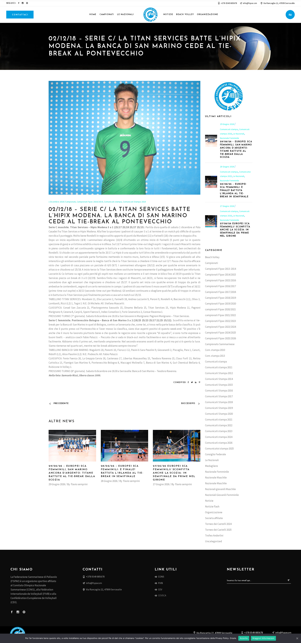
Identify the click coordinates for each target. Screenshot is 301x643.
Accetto (244, 638)
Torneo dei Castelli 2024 (218, 524)
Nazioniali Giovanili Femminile (222, 495)
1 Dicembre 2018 (56, 201)
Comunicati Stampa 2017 (219, 396)
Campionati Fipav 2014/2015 (220, 274)
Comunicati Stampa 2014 (219, 379)
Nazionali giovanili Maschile (220, 489)
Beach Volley (212, 257)
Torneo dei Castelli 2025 (218, 529)
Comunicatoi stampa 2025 (219, 448)
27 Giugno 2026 (161, 484)
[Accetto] (297, 638)
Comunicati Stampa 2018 (134, 201)
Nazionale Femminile (229, 138)
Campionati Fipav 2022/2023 (220, 321)
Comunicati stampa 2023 (218, 431)
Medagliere (211, 466)
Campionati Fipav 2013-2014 (220, 268)
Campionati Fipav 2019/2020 (220, 303)
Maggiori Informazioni (263, 638)
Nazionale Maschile (216, 477)
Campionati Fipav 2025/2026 (220, 338)
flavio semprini (79, 484)
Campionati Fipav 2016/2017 (220, 286)
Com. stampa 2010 (215, 350)
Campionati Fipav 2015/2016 (220, 280)
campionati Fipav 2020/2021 (220, 309)
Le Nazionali (238, 133)
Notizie (209, 500)
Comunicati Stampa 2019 (219, 408)
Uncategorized (213, 541)
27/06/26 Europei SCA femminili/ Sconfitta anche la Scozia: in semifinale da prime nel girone (174, 473)
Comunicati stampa (113, 201)
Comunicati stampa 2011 (218, 367)
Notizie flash (212, 506)
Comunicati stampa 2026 (218, 442)
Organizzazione (213, 512)
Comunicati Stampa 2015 (219, 384)
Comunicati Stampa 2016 (219, 390)
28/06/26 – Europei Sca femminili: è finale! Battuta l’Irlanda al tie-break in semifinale (234, 190)
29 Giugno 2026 (57, 484)
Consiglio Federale (215, 454)
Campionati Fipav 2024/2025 (220, 332)
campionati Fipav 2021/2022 (220, 315)
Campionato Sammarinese (220, 344)
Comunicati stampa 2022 (218, 425)
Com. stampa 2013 (215, 355)
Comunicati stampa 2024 (218, 437)
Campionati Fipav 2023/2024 (220, 326)
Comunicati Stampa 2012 (219, 373)
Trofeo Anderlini (214, 535)
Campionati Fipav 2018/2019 (90, 201)
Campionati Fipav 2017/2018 (220, 292)
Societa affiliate (214, 518)
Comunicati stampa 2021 (218, 419)
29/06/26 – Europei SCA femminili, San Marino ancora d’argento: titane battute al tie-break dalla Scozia (72, 473)
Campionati (70, 201)
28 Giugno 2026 (109, 481)
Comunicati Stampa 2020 (219, 413)
